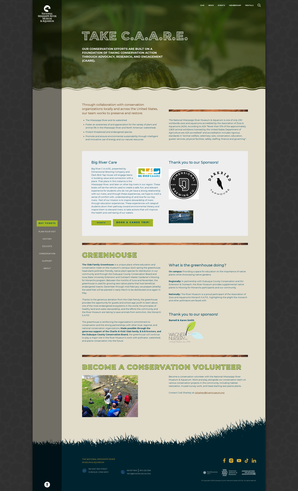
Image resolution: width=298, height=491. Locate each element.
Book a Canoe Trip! (133, 223)
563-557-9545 (132, 470)
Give (202, 5)
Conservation (47, 253)
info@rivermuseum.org (139, 474)
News (211, 5)
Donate (101, 223)
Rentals (249, 5)
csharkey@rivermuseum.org (209, 392)
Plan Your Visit (47, 231)
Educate (47, 246)
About (47, 268)
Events (221, 5)
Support (47, 261)
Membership (235, 5)
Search (259, 5)
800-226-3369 (145, 470)
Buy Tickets (47, 223)
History (47, 239)
